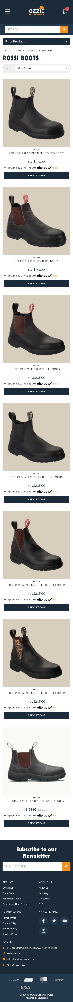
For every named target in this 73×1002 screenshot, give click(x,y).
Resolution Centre (12, 898)
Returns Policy (10, 928)
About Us (43, 887)
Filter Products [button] (15, 41)
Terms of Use (9, 917)
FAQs (41, 904)
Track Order (9, 893)
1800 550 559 (13, 953)
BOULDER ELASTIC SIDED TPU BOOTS (36, 261)
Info (55, 167)
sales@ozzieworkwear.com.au (22, 959)
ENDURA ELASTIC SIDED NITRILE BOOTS (36, 369)
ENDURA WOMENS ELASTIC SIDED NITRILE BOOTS (37, 585)
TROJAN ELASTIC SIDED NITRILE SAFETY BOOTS (36, 800)
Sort (6, 68)
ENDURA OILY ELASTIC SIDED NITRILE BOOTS (36, 477)
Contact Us (44, 898)
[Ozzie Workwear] (36, 11)
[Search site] (64, 29)
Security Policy (10, 933)
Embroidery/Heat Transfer (16, 904)
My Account (8, 887)
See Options (36, 175)
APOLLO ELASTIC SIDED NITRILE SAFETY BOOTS (36, 153)
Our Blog (43, 893)
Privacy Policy (9, 923)
